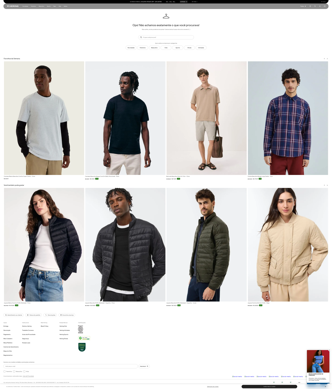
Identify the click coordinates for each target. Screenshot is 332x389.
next (327, 185)
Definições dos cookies (213, 386)
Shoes (189, 47)
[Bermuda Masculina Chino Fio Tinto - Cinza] (206, 118)
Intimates (201, 47)
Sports (178, 47)
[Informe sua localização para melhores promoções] (310, 6)
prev (324, 185)
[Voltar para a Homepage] (12, 6)
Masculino (154, 47)
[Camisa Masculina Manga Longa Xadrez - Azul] (288, 118)
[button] (325, 6)
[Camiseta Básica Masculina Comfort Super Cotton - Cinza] (44, 118)
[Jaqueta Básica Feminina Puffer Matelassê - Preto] (44, 245)
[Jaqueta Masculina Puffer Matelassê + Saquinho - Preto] (125, 245)
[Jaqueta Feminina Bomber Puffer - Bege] (288, 245)
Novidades (131, 47)
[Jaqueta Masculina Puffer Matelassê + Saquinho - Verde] (206, 245)
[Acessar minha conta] (320, 6)
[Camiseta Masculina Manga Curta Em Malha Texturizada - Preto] (125, 118)
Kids (166, 47)
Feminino (143, 47)
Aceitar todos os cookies (269, 386)
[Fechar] (325, 386)
